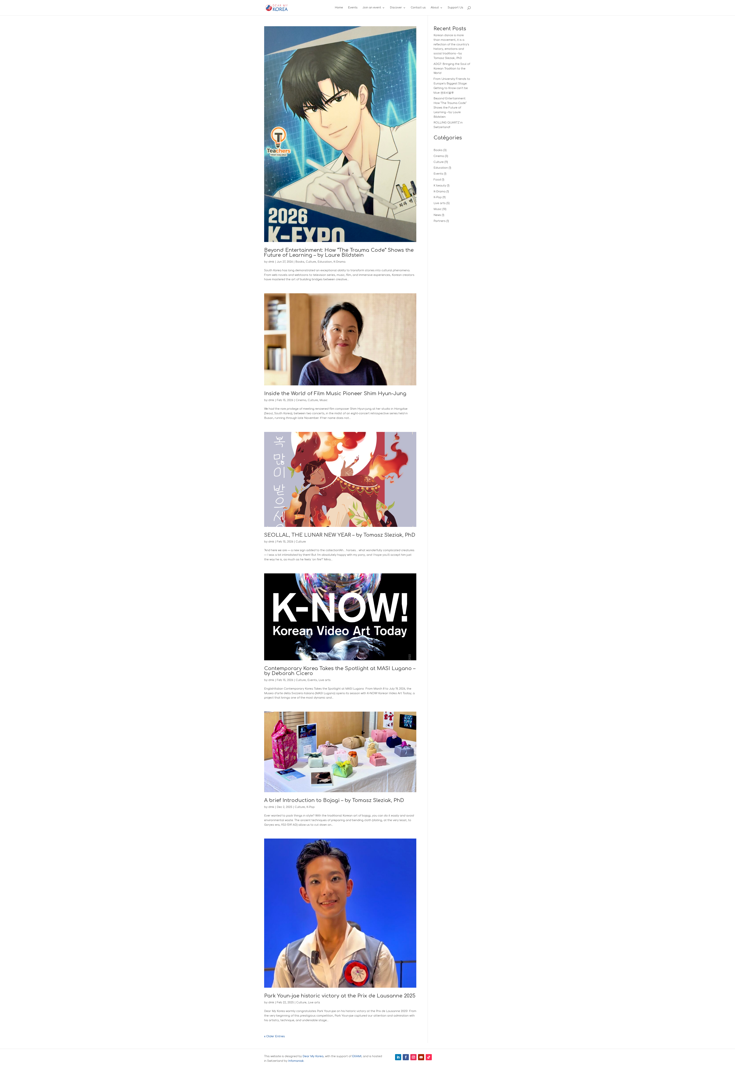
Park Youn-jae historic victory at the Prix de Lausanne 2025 (340, 996)
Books (299, 261)
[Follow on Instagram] (413, 1057)
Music (323, 400)
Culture (311, 261)
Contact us (418, 7)
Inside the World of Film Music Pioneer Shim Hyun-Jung (335, 393)
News (437, 215)
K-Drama (339, 261)
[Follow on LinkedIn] (398, 1057)
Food (437, 179)
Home (339, 7)
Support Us (455, 7)
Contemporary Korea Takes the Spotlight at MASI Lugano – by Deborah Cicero (339, 671)
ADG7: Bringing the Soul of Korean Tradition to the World (452, 69)
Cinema (301, 400)
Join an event (372, 7)
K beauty (440, 185)
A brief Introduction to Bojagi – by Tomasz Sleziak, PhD (334, 800)
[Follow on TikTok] (429, 1057)
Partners (440, 221)
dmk (271, 261)
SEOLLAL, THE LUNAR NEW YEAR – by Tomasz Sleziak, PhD (339, 535)
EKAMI (356, 1056)
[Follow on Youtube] (421, 1057)
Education (325, 261)
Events (353, 7)
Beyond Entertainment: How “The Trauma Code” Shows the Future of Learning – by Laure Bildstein (339, 252)
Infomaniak (296, 1060)
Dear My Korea (313, 1056)
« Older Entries (274, 1036)
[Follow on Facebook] (406, 1057)
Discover (396, 7)
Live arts (324, 680)
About (435, 7)
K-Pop (310, 807)
